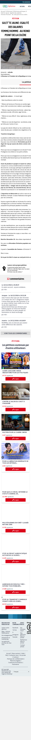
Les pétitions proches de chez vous (6, 658)
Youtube (14, 652)
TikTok (14, 645)
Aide (23, 669)
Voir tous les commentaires (15, 333)
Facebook (15, 643)
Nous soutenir (16, 669)
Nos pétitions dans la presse (23, 651)
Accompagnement (7, 650)
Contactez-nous (13, 670)
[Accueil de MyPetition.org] (9, 6)
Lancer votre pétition (5, 643)
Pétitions (9, 11)
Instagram (15, 650)
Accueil (22, 6)
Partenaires (15, 680)
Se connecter (26, 2)
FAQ (6, 670)
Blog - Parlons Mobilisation (6, 647)
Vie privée (23, 670)
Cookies (15, 672)
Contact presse (22, 661)
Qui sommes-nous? (23, 644)
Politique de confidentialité (15, 674)
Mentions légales (15, 676)
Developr (9, 689)
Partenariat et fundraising (6, 653)
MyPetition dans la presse (23, 656)
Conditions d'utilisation (15, 678)
